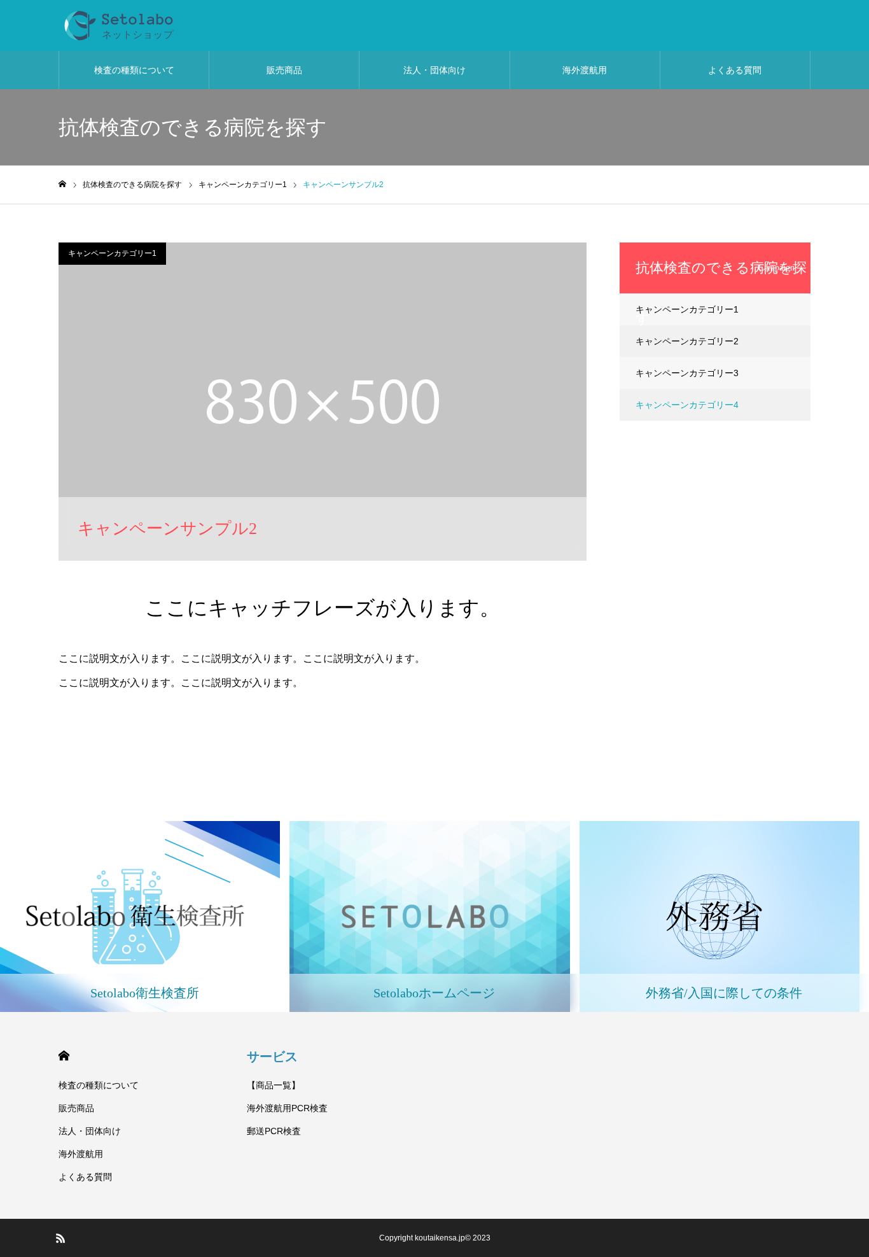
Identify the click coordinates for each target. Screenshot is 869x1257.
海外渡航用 (584, 70)
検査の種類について (134, 70)
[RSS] (60, 1238)
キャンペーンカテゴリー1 (112, 253)
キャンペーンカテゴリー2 (687, 341)
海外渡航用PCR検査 (287, 1108)
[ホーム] (62, 184)
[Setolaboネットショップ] (178, 25)
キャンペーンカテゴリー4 (687, 405)
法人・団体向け (434, 70)
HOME (64, 1055)
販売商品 (284, 70)
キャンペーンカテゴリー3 (687, 373)
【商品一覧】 (273, 1085)
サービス (272, 1057)
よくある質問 (734, 70)
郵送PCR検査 (274, 1131)
